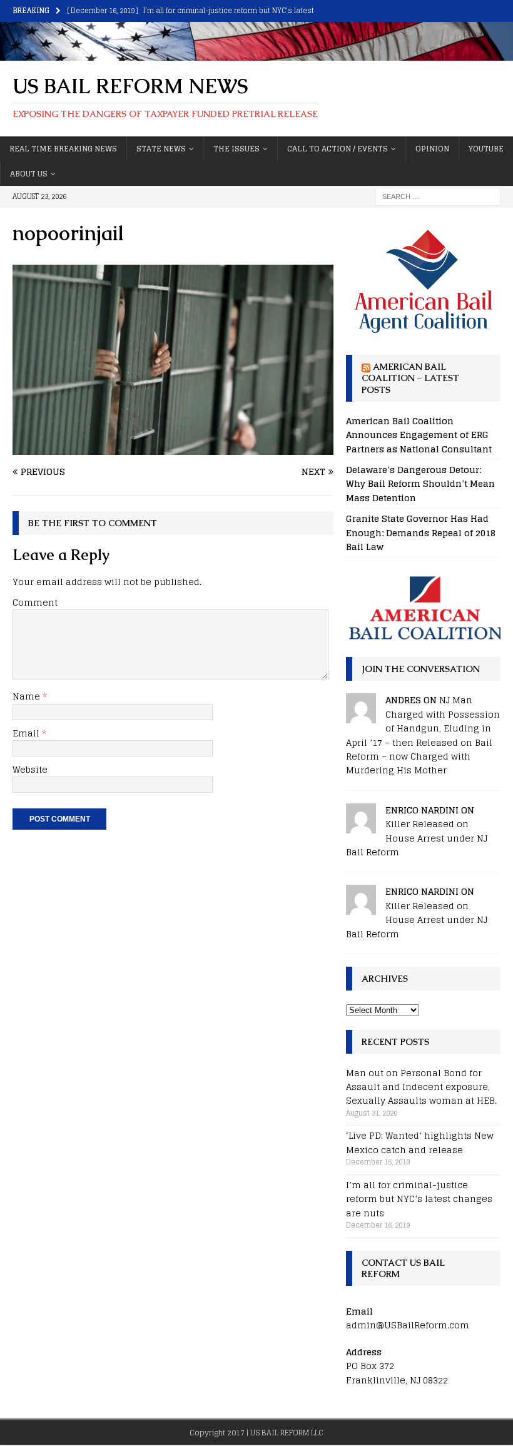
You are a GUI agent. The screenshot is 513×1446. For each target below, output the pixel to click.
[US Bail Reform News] (256, 53)
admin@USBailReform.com (407, 1325)
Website (30, 769)
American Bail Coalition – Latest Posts (410, 378)
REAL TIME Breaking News (63, 148)
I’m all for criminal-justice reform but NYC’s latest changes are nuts (419, 1199)
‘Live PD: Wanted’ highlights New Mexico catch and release (420, 1142)
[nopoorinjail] (173, 448)
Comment (35, 602)
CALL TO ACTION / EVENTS (337, 148)
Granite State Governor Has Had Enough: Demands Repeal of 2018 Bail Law (420, 532)
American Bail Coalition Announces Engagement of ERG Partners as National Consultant (419, 435)
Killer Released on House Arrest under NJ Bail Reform (416, 838)
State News (161, 148)
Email (27, 733)
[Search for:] (437, 195)
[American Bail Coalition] (423, 607)
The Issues (236, 148)
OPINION (432, 148)
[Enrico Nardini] (361, 825)
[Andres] (361, 716)
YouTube (486, 148)
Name (28, 696)
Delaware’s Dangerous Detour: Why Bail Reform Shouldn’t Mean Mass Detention (420, 484)
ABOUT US (29, 173)
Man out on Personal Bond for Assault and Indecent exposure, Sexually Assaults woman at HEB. (421, 1087)
